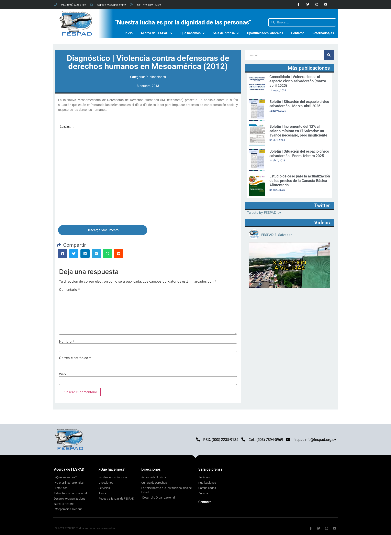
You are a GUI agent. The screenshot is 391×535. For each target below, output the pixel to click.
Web (62, 374)
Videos (322, 223)
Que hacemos (190, 33)
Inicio (129, 33)
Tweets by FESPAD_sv (264, 212)
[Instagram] (316, 4)
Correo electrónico (75, 357)
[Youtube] (326, 4)
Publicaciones (156, 77)
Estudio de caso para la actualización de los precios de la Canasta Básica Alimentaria (299, 180)
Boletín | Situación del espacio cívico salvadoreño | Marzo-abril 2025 (299, 103)
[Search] (329, 55)
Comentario (69, 289)
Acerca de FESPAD (154, 33)
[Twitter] (307, 4)
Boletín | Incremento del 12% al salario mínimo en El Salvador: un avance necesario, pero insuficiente (298, 130)
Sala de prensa (224, 33)
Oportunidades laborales (265, 33)
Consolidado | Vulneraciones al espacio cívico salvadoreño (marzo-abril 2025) (298, 81)
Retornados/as (323, 33)
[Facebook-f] (298, 4)
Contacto (297, 33)
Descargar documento (103, 230)
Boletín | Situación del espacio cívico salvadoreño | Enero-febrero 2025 (299, 153)
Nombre (66, 341)
